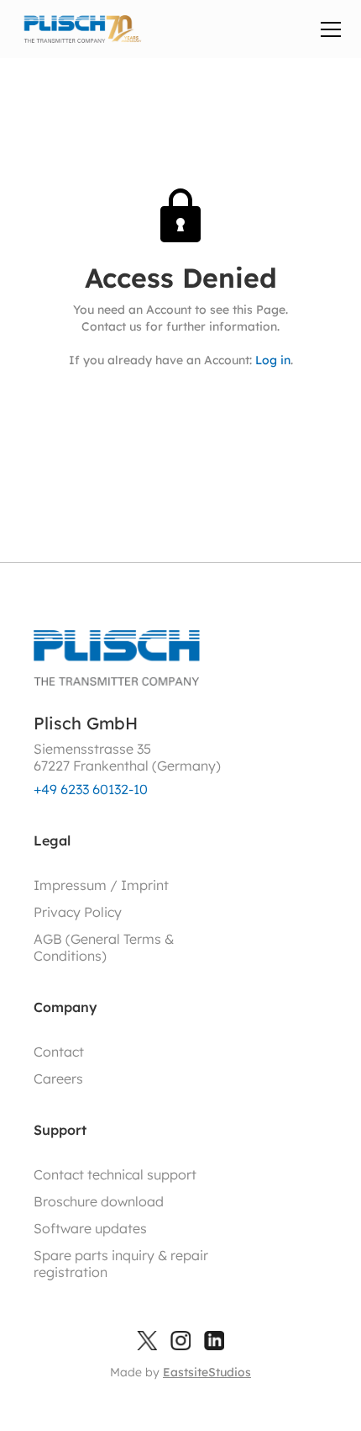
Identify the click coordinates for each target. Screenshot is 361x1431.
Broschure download (99, 1201)
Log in (272, 360)
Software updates (90, 1228)
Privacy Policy (78, 912)
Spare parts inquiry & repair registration (121, 1263)
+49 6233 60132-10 (91, 789)
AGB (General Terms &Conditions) (104, 947)
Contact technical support (115, 1174)
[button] (327, 29)
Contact (59, 1051)
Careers (58, 1078)
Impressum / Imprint (101, 885)
